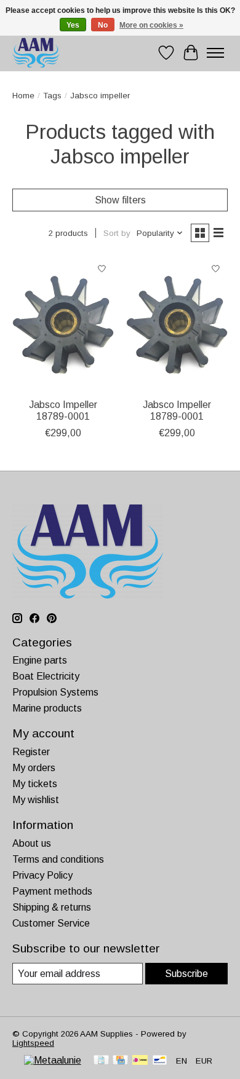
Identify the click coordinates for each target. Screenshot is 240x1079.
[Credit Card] (120, 1061)
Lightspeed (33, 1043)
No (103, 25)
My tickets (34, 784)
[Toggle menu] (215, 53)
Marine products (47, 708)
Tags (52, 95)
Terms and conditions (58, 859)
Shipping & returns (51, 907)
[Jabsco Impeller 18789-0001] (63, 324)
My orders (33, 768)
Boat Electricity (45, 676)
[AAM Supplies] (36, 52)
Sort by (116, 233)
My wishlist (35, 800)
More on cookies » (151, 25)
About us (31, 843)
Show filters (120, 200)
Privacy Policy (42, 875)
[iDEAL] (140, 1061)
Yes (72, 25)
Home (23, 95)
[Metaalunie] (52, 1060)
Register (31, 752)
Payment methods (52, 891)
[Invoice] (101, 1061)
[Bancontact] (159, 1061)
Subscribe (186, 973)
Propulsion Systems (55, 692)
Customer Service (51, 923)
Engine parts (39, 660)
